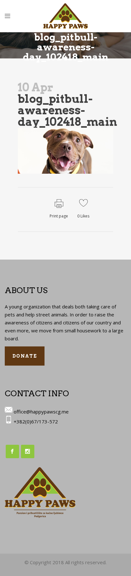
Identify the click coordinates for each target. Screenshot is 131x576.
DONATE (24, 356)
